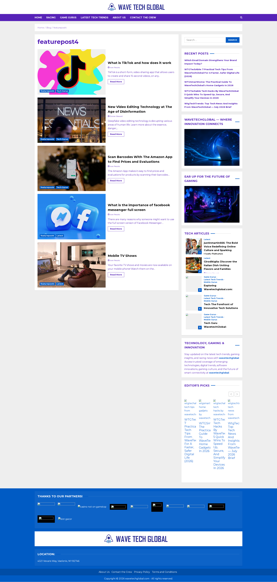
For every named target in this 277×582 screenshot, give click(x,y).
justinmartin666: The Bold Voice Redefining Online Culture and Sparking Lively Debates (194, 246)
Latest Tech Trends (94, 17)
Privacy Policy (142, 572)
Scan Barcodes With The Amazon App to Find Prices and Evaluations (72, 168)
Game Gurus (68, 17)
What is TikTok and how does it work (72, 71)
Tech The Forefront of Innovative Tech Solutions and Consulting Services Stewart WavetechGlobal (194, 303)
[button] (241, 17)
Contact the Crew (143, 17)
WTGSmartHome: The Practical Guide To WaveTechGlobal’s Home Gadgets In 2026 (205, 437)
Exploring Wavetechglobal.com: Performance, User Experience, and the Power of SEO (194, 284)
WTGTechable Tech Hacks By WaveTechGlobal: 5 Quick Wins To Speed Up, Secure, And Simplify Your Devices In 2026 (211, 94)
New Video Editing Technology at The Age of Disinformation (72, 120)
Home (38, 17)
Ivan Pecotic (115, 67)
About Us (119, 17)
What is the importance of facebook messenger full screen (72, 216)
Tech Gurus (62, 91)
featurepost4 (47, 91)
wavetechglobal (219, 372)
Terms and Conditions (164, 572)
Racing (51, 17)
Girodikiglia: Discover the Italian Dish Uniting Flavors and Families (194, 265)
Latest (60, 236)
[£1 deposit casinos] (68, 507)
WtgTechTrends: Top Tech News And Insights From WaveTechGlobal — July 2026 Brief (234, 441)
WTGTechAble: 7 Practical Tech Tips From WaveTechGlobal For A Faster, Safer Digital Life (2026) (211, 73)
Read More (117, 81)
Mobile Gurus (210, 282)
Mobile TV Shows (72, 265)
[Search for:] (205, 40)
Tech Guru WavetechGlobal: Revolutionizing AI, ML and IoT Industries (194, 321)
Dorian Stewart (116, 116)
